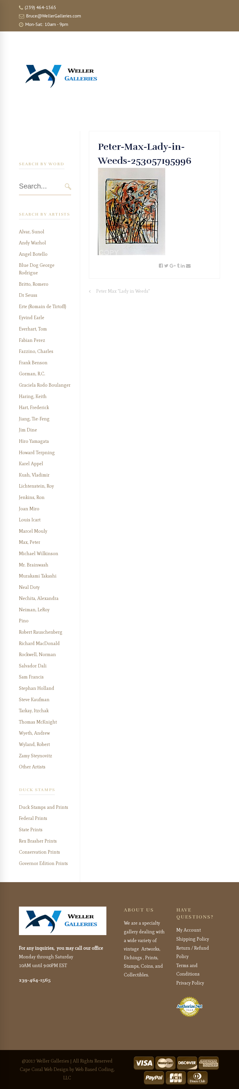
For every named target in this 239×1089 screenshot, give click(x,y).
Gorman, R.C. (32, 373)
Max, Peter (29, 542)
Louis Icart (30, 520)
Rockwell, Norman (37, 654)
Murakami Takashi (38, 576)
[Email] (188, 266)
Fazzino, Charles (36, 351)
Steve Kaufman (34, 699)
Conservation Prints (39, 852)
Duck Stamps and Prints (43, 807)
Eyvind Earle (31, 317)
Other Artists (32, 767)
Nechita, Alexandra (39, 598)
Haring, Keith (33, 396)
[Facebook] (161, 266)
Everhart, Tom (33, 329)
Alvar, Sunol (31, 232)
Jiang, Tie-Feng (34, 419)
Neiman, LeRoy (34, 609)
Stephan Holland (36, 688)
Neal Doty (29, 587)
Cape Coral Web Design (44, 1069)
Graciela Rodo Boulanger (45, 385)
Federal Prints (33, 818)
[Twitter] (166, 266)
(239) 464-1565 (40, 7)
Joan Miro (29, 508)
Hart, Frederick (34, 407)
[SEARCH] (68, 186)
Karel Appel (31, 463)
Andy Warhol (32, 243)
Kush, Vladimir (34, 475)
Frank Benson (33, 362)
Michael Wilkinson (38, 553)
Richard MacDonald (39, 643)
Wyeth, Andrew (34, 733)
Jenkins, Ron (32, 497)
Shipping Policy (192, 939)
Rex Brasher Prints (38, 841)
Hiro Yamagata (34, 441)
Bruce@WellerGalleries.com (53, 16)
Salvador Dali (33, 666)
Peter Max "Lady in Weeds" (123, 291)
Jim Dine (28, 430)
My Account (188, 930)
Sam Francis (31, 677)
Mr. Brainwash (33, 565)
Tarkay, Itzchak (34, 710)
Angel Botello (33, 254)
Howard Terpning (37, 452)
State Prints (31, 829)
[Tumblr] (178, 266)
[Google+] (173, 266)
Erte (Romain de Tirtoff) (42, 306)
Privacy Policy (190, 983)
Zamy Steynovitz (35, 755)
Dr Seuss (28, 295)
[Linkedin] (183, 266)
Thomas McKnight (38, 722)
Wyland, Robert (34, 744)
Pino (24, 620)
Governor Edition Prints (43, 863)
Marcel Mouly (33, 531)
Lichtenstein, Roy (36, 486)
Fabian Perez (32, 340)
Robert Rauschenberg (40, 632)
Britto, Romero (33, 284)
